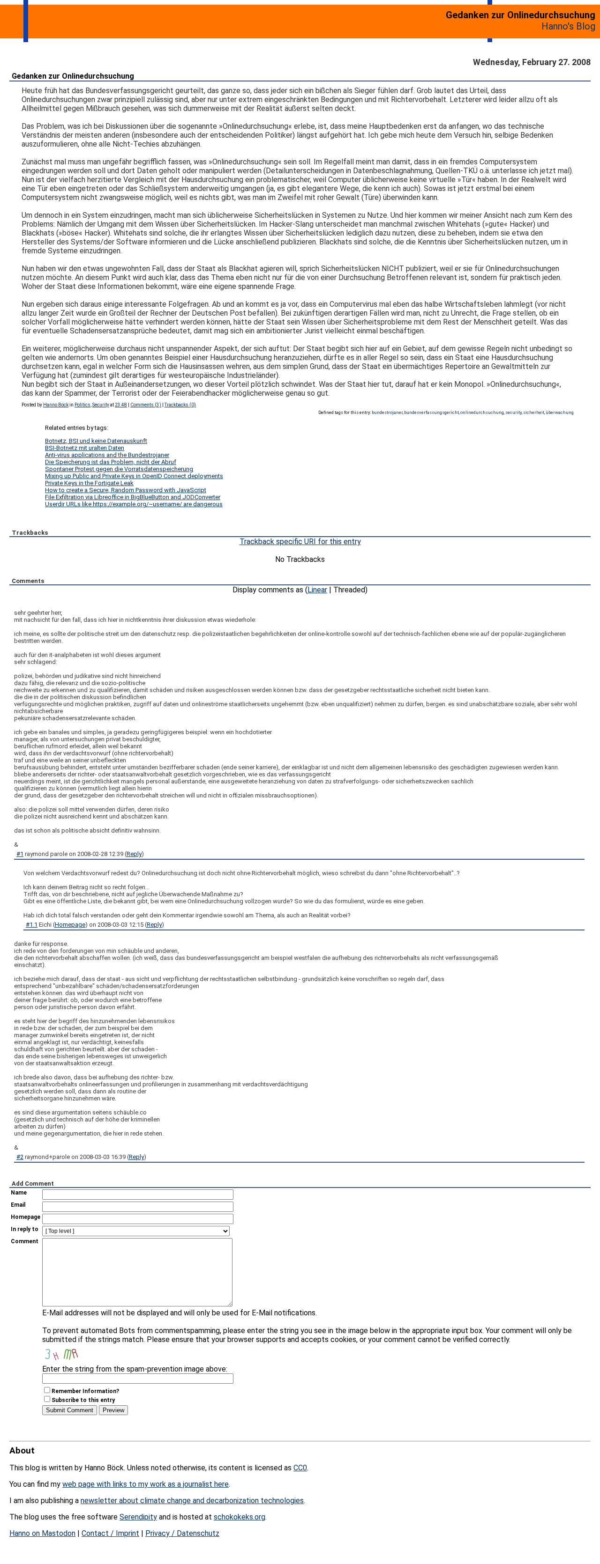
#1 (19, 853)
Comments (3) (145, 404)
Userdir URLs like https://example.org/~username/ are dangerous (134, 504)
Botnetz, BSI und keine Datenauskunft (96, 440)
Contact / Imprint (110, 1533)
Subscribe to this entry (83, 1400)
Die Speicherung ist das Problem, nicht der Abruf (110, 461)
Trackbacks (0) (180, 404)
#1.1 (32, 924)
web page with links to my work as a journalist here (145, 1484)
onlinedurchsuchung (482, 412)
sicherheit (533, 412)
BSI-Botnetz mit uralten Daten (84, 447)
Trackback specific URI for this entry (300, 541)
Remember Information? (85, 1391)
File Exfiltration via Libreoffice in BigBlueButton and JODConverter (132, 497)
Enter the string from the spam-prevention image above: (134, 1369)
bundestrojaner (387, 412)
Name (19, 1192)
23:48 (121, 404)
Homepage (70, 924)
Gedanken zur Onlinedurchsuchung (73, 76)
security (513, 412)
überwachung (560, 412)
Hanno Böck (55, 404)
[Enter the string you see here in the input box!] (70, 1353)
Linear (317, 589)
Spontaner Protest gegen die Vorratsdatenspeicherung (119, 468)
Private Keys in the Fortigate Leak (89, 483)
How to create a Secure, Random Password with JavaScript (125, 490)
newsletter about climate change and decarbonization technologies (192, 1500)
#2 (19, 1156)
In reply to (24, 1229)
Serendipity (138, 1516)
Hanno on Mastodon (42, 1533)
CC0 (300, 1467)
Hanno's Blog (568, 26)
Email (18, 1205)
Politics (82, 404)
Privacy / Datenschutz (182, 1533)
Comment (24, 1241)
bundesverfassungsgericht (431, 412)
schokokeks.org (239, 1516)
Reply (134, 853)
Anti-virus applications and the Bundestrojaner (107, 454)
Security (100, 404)
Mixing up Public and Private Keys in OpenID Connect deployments (134, 476)
